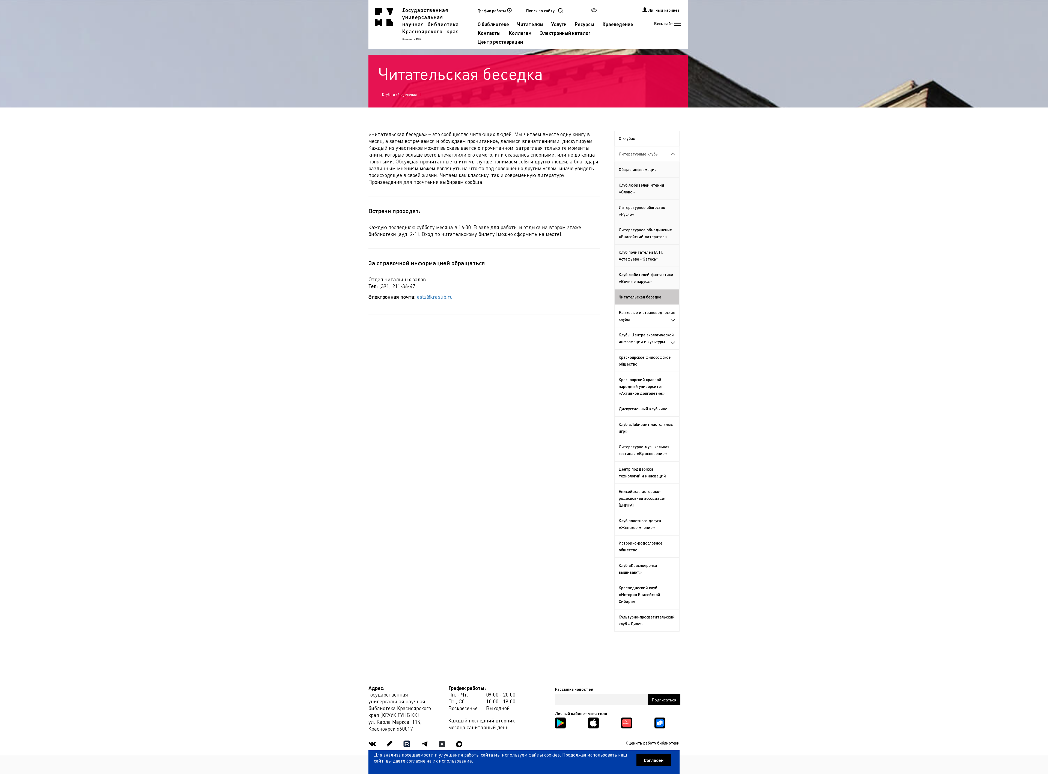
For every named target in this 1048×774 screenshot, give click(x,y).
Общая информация (638, 169)
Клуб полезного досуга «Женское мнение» (640, 524)
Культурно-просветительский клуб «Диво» (647, 620)
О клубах (627, 138)
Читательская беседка (640, 297)
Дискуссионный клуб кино (643, 408)
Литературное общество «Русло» (642, 211)
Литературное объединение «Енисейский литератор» (645, 233)
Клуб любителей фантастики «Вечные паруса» (646, 278)
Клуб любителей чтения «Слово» (641, 188)
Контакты (489, 33)
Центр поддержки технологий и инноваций (642, 472)
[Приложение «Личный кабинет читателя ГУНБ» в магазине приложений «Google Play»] (560, 722)
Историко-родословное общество (640, 546)
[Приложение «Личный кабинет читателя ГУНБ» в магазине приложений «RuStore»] (659, 722)
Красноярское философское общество (645, 360)
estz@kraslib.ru (435, 296)
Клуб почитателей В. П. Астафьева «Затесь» (641, 255)
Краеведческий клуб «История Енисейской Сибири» (639, 594)
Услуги (559, 24)
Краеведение (617, 24)
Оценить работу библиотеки (653, 743)
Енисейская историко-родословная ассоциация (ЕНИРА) (642, 498)
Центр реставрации (500, 41)
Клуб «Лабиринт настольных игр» (646, 428)
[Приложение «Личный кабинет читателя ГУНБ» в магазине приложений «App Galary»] (626, 722)
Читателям (530, 24)
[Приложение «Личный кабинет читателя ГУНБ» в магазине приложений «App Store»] (593, 722)
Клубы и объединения (399, 94)
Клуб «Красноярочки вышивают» (638, 569)
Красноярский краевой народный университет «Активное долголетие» (642, 386)
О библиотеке (493, 24)
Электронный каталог (565, 33)
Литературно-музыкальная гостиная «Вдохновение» (644, 450)
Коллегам (520, 33)
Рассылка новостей (574, 689)
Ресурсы (584, 24)
